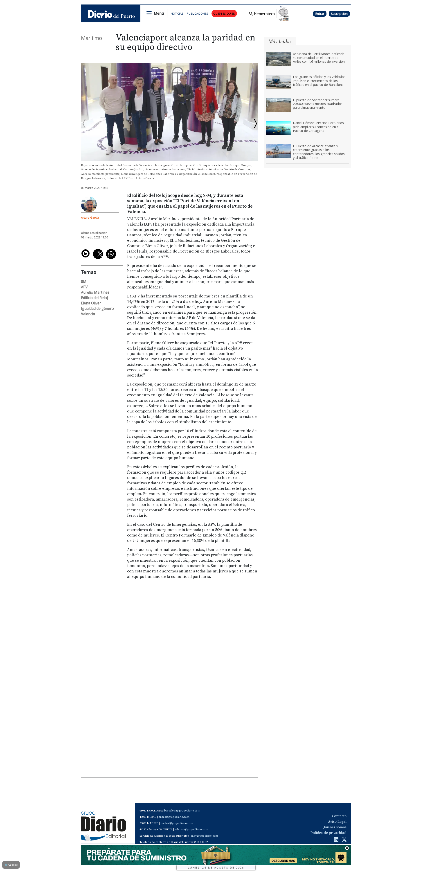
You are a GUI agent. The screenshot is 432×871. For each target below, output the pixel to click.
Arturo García (90, 217)
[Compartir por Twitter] (98, 254)
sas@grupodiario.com (204, 836)
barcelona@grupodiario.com (182, 810)
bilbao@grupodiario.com (174, 817)
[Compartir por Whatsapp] (111, 254)
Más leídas (280, 41)
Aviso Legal (337, 821)
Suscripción (339, 13)
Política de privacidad (328, 833)
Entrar (319, 13)
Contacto (339, 816)
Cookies (11, 864)
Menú (159, 13)
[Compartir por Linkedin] (85, 253)
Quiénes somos (334, 827)
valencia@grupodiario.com (191, 829)
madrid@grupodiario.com (176, 823)
